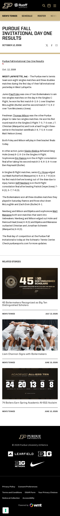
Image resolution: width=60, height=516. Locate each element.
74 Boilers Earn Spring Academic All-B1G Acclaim (29, 403)
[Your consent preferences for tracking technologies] (6, 510)
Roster (42, 16)
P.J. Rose (43, 172)
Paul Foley (14, 94)
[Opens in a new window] (21, 454)
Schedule (27, 16)
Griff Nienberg (22, 183)
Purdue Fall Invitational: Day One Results (23, 61)
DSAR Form (30, 492)
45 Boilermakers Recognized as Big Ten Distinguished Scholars (24, 304)
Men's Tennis (8, 314)
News (54, 16)
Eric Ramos (21, 158)
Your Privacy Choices (48, 492)
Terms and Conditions (12, 492)
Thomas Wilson (21, 115)
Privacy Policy (8, 487)
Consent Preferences (27, 487)
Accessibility (28, 498)
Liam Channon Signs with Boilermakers (24, 354)
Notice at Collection (11, 498)
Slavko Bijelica (31, 151)
